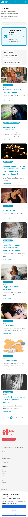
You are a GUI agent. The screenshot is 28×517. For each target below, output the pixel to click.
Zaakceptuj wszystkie (14, 506)
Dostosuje (14, 510)
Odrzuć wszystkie (14, 514)
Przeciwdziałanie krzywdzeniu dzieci (12, 62)
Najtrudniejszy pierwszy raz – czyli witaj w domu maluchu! (14, 399)
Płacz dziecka (8, 326)
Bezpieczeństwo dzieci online (10, 55)
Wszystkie (11, 52)
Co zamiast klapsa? (10, 361)
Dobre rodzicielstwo (8, 58)
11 (22, 417)
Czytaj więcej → (7, 100)
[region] (14, 504)
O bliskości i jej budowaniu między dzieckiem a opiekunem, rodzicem (13, 247)
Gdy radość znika (10, 210)
